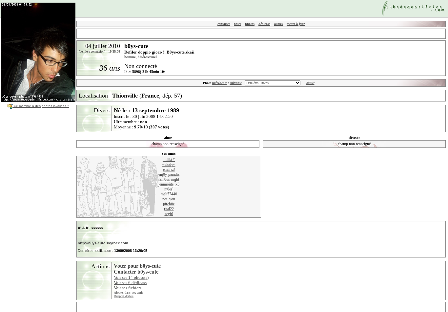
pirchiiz (168, 204)
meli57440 (169, 194)
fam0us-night (168, 179)
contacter (223, 24)
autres (278, 24)
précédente (219, 83)
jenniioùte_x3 (168, 184)
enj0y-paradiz (168, 174)
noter (237, 24)
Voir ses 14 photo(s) (131, 277)
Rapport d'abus (123, 296)
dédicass (264, 24)
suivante (236, 83)
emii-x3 (169, 169)
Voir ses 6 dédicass (130, 282)
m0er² (168, 189)
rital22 (169, 209)
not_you (168, 199)
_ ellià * (169, 159)
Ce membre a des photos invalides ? (41, 106)
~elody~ (168, 164)
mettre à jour (296, 24)
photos (250, 24)
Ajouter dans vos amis (128, 292)
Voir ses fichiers (127, 287)
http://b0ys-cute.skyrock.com (103, 243)
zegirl (169, 214)
